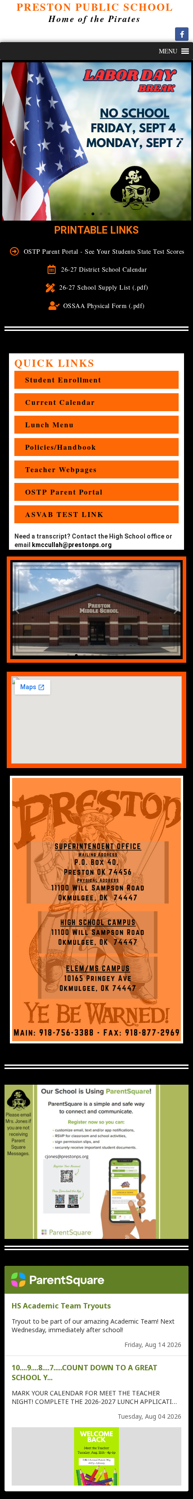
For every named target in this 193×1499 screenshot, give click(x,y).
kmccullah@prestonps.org (72, 544)
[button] (168, 51)
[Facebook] (182, 34)
